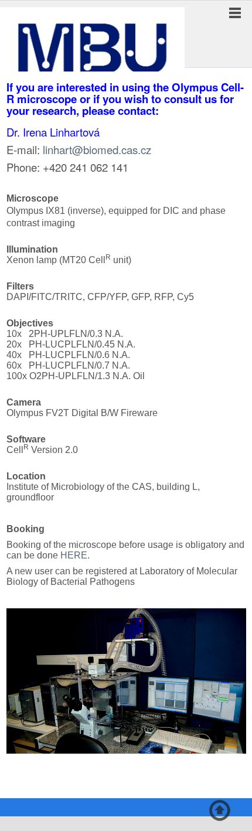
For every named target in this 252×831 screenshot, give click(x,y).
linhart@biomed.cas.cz (97, 149)
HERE (73, 555)
